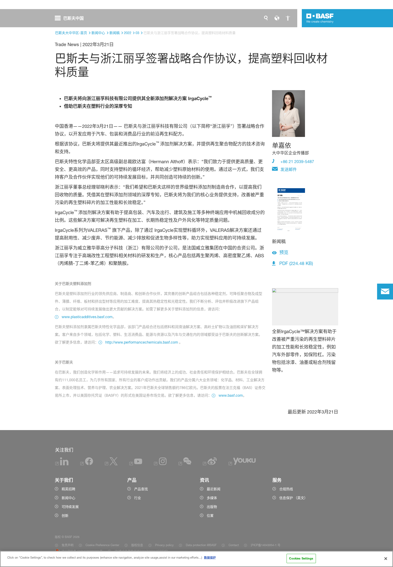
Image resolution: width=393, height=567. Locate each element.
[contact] (385, 292)
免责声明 (67, 545)
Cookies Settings (301, 558)
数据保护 (210, 557)
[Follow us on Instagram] (160, 464)
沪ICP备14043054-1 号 (265, 545)
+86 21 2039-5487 (296, 161)
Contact (234, 545)
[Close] (386, 559)
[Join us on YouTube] (135, 464)
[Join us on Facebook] (86, 464)
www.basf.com (231, 395)
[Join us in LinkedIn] (62, 464)
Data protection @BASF (201, 545)
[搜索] (266, 18)
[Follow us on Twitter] (111, 464)
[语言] (277, 18)
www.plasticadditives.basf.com (87, 316)
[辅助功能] (287, 18)
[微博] (210, 464)
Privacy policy (164, 545)
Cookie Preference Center (102, 545)
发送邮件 (288, 169)
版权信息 (137, 545)
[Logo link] (320, 18)
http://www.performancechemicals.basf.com (141, 342)
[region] (196, 559)
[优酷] (242, 464)
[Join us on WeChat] (184, 464)
